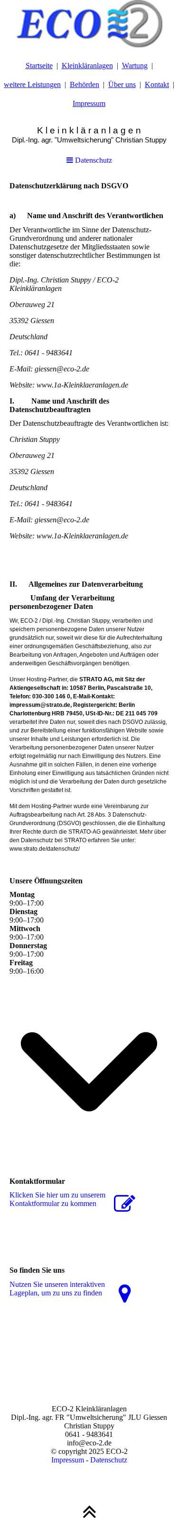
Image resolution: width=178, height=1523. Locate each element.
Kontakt (157, 84)
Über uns (122, 84)
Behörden (84, 84)
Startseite (39, 66)
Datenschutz (92, 160)
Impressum (89, 103)
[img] (89, 23)
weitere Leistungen (32, 84)
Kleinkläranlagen (87, 66)
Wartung (135, 66)
